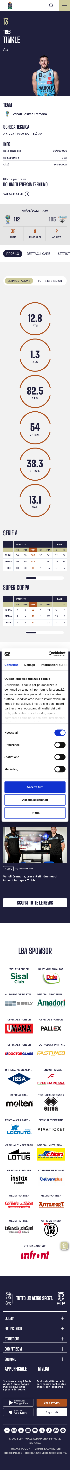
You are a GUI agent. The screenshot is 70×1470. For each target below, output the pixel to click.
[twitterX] (42, 1430)
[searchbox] (35, 5)
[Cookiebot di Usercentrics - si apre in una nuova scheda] (49, 653)
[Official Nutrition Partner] (51, 1154)
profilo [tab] (12, 253)
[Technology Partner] (51, 1054)
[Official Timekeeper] (19, 1154)
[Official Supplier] (19, 1179)
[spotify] (63, 1430)
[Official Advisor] (35, 1255)
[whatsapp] (56, 1430)
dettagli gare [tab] (38, 253)
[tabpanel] (35, 452)
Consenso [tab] (11, 664)
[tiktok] (49, 1430)
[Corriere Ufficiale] (51, 1179)
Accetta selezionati (35, 799)
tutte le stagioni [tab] (50, 281)
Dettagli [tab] (29, 664)
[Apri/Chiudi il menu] (64, 5)
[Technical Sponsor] (51, 1104)
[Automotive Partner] (19, 1003)
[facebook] (7, 1430)
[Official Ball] (19, 1104)
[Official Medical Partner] (19, 1079)
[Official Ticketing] (51, 1129)
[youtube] (35, 1430)
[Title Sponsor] (19, 978)
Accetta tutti (35, 787)
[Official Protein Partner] (51, 1003)
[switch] (60, 745)
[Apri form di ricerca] (51, 5)
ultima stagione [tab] (19, 281)
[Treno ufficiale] (51, 1079)
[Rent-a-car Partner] (19, 1129)
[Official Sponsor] (19, 1028)
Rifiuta (35, 812)
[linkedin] (28, 1430)
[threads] (21, 1430)
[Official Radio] (51, 1230)
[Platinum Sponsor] (51, 978)
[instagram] (14, 1430)
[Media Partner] (19, 1204)
